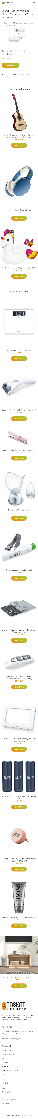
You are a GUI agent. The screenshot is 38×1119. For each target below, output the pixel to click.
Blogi (3, 1088)
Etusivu (4, 21)
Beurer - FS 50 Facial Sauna (19, 510)
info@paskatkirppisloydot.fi (12, 1039)
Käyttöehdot (6, 1096)
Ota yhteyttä (6, 1092)
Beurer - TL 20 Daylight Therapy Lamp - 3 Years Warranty (19, 740)
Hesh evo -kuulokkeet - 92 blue (19, 210)
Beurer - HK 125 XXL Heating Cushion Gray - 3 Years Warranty (19, 631)
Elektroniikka (6, 1051)
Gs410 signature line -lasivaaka (19, 350)
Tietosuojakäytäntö (9, 1100)
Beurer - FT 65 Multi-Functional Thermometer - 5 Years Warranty (19, 677)
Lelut (3, 1059)
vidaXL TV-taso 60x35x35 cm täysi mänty (19, 977)
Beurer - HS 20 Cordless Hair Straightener (19, 450)
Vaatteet (5, 1074)
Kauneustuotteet (8, 1055)
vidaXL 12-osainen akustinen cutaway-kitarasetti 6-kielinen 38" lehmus (19, 136)
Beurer (23, 51)
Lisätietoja (10, 65)
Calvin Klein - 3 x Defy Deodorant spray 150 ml (19, 797)
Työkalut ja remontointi (10, 1070)
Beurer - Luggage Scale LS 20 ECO (19, 570)
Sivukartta (5, 1104)
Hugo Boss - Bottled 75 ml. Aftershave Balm (19, 917)
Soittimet (5, 1062)
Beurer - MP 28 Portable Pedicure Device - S (19, 410)
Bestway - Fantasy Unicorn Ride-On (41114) (19, 268)
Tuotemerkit (15, 51)
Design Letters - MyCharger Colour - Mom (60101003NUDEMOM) (19, 860)
